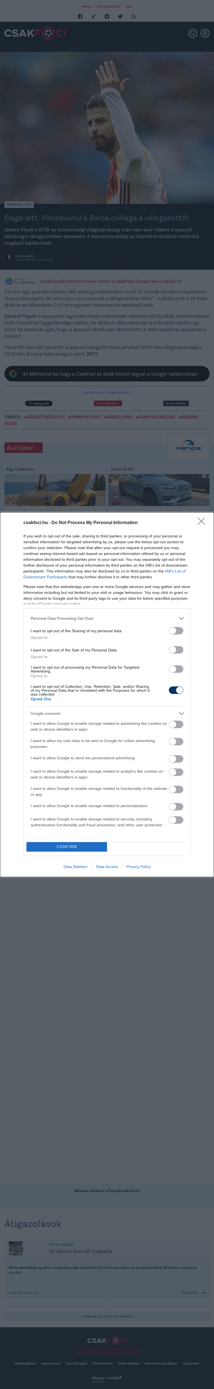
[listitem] (107, 618)
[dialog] (107, 694)
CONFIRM (67, 847)
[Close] (203, 523)
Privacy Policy (139, 866)
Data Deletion (75, 866)
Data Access (107, 866)
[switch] (176, 630)
